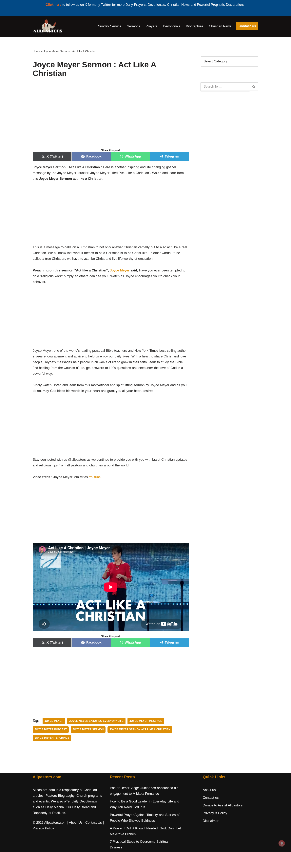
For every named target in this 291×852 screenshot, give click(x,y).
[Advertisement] (111, 117)
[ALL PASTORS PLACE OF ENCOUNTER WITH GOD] (47, 26)
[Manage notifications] (282, 843)
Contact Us (247, 26)
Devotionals (171, 26)
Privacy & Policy (215, 813)
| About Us (75, 822)
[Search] (253, 86)
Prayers (151, 26)
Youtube (95, 477)
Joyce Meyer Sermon (88, 729)
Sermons (133, 26)
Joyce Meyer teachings (52, 737)
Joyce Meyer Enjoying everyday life (96, 720)
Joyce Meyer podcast (51, 729)
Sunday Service (109, 26)
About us (209, 790)
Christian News (220, 26)
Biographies (194, 26)
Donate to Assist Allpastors (223, 805)
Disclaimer (211, 821)
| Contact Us (93, 822)
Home (36, 51)
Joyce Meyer (119, 270)
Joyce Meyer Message (145, 720)
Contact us (211, 797)
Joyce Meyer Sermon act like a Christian (139, 729)
